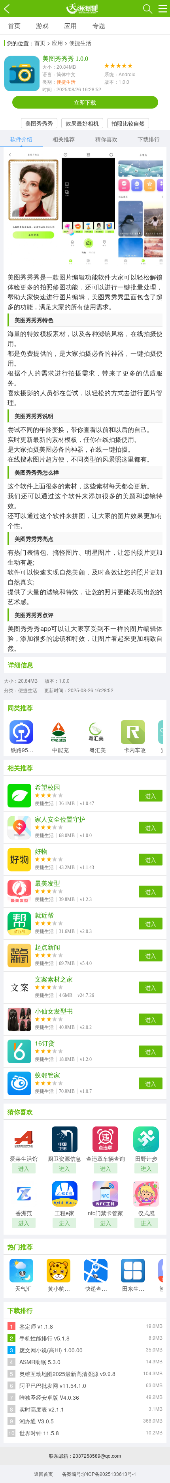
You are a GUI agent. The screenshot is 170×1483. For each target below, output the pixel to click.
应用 (70, 25)
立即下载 (85, 102)
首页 (14, 25)
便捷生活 (66, 81)
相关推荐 (64, 139)
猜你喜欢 (106, 139)
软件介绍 (21, 139)
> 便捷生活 (77, 43)
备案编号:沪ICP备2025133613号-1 (99, 1473)
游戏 (42, 25)
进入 (150, 796)
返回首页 (43, 1473)
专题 (99, 25)
